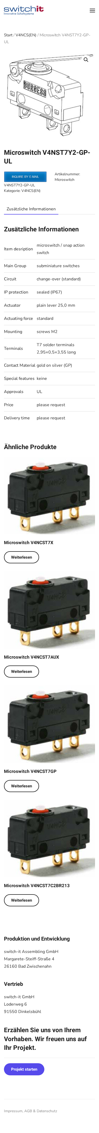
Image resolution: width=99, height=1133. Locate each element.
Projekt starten (24, 1069)
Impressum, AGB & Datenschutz (30, 1111)
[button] (92, 10)
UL (39, 392)
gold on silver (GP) (54, 365)
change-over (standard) (59, 279)
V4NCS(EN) (26, 35)
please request (51, 405)
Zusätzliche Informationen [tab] (31, 209)
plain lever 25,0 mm (56, 305)
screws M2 (47, 332)
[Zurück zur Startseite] (24, 10)
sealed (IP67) (49, 292)
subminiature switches (58, 266)
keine (42, 378)
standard (45, 318)
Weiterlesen (21, 557)
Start (8, 35)
